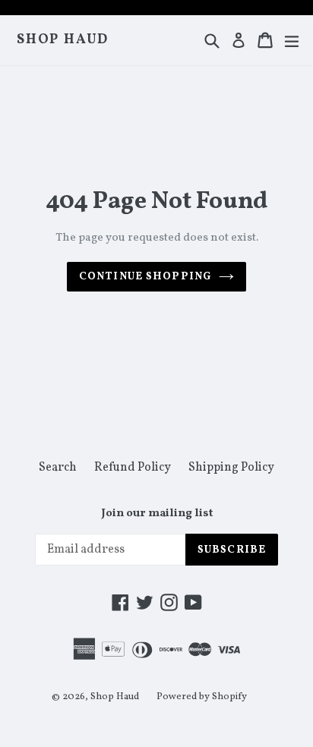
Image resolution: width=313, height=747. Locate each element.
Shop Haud (63, 40)
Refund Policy (132, 467)
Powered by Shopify (201, 697)
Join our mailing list (157, 514)
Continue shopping (145, 276)
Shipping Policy (231, 467)
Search (58, 467)
